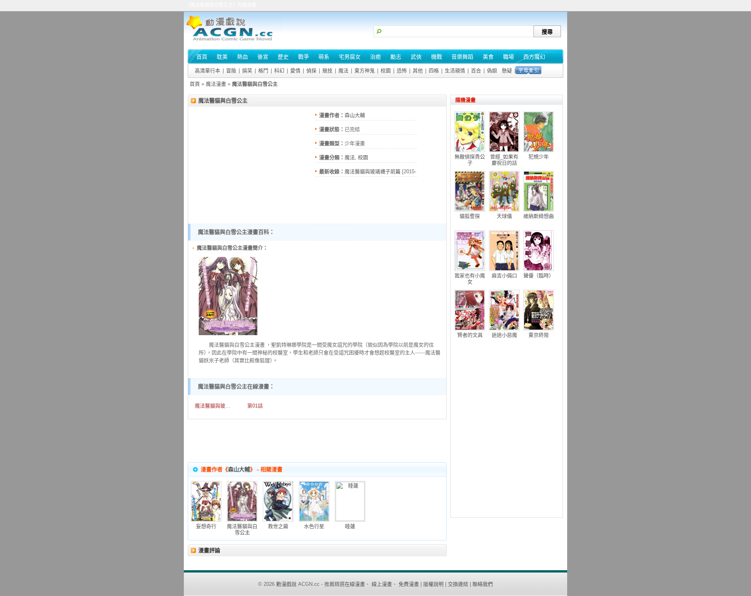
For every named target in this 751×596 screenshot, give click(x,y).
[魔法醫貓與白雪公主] (228, 333)
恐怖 (402, 71)
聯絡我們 (483, 584)
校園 (386, 71)
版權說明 (433, 584)
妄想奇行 (206, 526)
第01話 (255, 406)
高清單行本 (207, 71)
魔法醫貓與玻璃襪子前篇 (373, 171)
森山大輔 (355, 115)
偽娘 (492, 71)
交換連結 (458, 584)
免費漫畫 (409, 584)
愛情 (295, 71)
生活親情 (455, 71)
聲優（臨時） (538, 275)
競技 (327, 71)
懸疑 (507, 71)
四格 (434, 71)
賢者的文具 (470, 335)
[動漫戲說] (233, 41)
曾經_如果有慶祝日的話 (504, 160)
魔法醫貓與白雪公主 (223, 100)
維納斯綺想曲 (538, 216)
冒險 (231, 71)
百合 (476, 71)
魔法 (343, 71)
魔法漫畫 (216, 84)
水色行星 (314, 526)
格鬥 (263, 71)
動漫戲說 (286, 584)
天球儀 (504, 216)
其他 (418, 71)
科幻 (279, 71)
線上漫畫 (382, 584)
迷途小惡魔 (504, 335)
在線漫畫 (355, 584)
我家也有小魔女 (470, 279)
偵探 (311, 71)
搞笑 (247, 71)
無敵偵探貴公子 (470, 160)
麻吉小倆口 (504, 275)
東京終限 (538, 335)
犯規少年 (538, 157)
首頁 (195, 84)
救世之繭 (278, 526)
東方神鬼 (364, 71)
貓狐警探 (470, 216)
